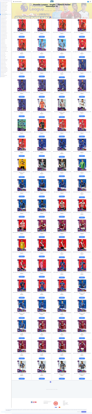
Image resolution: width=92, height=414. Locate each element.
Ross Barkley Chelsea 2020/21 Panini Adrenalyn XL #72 (82, 92)
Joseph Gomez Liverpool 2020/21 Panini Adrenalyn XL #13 (21, 32)
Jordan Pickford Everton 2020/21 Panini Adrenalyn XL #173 (81, 171)
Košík (88, 1)
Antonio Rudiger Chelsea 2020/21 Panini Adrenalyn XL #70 (41, 92)
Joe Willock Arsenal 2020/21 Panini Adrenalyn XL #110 (21, 151)
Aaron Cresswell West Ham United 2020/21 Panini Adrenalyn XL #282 (42, 333)
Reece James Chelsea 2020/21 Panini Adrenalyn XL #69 (22, 92)
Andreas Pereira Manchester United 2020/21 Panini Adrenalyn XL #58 (62, 72)
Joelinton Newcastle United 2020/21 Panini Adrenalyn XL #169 (62, 171)
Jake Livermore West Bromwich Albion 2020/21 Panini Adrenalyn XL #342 (82, 373)
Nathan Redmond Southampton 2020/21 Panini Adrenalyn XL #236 (82, 252)
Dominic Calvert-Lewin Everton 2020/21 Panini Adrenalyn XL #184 (82, 192)
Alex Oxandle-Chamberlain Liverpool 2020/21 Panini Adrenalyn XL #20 (22, 52)
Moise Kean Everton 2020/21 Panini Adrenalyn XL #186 (22, 212)
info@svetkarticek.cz (46, 402)
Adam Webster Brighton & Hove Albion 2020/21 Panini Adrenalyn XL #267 (22, 313)
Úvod (42, 10)
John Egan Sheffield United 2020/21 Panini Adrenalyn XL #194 (62, 212)
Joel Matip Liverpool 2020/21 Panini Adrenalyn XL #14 (42, 32)
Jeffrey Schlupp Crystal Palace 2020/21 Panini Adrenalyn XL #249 (61, 272)
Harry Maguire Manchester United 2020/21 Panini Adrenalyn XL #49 (82, 52)
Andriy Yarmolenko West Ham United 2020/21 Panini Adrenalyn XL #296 (62, 353)
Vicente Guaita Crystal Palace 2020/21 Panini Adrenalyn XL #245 (41, 272)
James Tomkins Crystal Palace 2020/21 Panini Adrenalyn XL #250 (82, 272)
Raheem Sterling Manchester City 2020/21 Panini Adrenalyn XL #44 (62, 52)
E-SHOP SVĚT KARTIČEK (18, 1)
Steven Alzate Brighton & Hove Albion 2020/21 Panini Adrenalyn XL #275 (62, 313)
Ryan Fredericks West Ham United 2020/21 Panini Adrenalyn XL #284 (62, 333)
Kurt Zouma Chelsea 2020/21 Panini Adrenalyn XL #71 (62, 92)
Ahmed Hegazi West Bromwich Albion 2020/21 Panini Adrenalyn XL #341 (62, 373)
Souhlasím (84, 411)
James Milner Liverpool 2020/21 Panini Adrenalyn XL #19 (82, 32)
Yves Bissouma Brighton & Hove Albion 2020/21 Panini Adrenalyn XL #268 (42, 313)
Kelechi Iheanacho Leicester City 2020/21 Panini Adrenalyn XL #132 (62, 152)
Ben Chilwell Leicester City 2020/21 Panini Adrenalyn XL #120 (42, 151)
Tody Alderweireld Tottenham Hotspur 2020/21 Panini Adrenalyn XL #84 (62, 112)
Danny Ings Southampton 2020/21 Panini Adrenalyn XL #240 (22, 272)
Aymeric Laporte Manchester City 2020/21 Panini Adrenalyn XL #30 (42, 52)
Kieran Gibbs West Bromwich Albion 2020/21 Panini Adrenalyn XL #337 (22, 373)
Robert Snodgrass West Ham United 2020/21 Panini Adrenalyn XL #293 (42, 353)
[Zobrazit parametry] (31, 14)
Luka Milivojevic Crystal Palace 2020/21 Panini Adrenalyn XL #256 (41, 293)
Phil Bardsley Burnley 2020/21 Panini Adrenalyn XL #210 (42, 232)
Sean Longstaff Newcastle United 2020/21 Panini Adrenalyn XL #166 (42, 172)
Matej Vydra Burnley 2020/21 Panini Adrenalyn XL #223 (82, 232)
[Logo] (52, 1)
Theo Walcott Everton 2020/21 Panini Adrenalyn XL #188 (42, 212)
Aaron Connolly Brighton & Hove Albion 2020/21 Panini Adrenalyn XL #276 (82, 313)
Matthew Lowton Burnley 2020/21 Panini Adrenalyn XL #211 (61, 232)
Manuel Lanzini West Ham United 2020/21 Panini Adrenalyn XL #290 (82, 333)
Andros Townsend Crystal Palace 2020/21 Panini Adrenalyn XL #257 (62, 293)
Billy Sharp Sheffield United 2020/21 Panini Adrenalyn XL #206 (22, 232)
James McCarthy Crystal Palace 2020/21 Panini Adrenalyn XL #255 (22, 293)
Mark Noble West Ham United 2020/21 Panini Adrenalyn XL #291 (21, 353)
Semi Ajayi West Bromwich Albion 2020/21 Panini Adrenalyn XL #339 (42, 373)
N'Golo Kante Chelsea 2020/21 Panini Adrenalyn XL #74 (22, 111)
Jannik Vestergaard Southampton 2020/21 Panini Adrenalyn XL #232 (62, 252)
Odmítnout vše (79, 411)
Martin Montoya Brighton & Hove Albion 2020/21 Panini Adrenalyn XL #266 (82, 293)
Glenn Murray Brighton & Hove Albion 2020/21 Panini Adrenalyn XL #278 (22, 333)
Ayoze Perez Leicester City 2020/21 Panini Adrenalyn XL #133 (82, 151)
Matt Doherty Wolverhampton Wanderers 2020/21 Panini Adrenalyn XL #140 (21, 172)
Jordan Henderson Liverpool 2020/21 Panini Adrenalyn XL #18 (62, 32)
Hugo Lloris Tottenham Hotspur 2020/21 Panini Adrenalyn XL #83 (42, 112)
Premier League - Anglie (6, 0)
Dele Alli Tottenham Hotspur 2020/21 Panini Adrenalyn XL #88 (82, 111)
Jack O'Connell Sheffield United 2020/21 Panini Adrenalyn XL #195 (82, 212)
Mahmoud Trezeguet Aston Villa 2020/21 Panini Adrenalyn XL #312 (82, 353)
